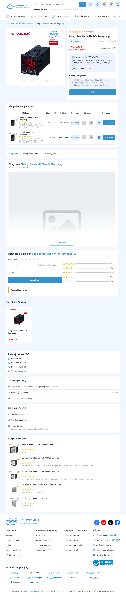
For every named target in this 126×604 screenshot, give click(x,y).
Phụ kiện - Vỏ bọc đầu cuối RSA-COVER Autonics (41, 485)
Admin (25, 167)
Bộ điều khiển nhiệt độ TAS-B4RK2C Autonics (40, 458)
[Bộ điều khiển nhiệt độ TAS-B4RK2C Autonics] (14, 462)
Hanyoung (75, 41)
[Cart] (111, 4)
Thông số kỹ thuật (31, 153)
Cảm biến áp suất (55, 9)
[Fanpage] (117, 522)
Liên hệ (92, 92)
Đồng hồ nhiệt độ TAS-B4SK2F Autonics (38, 444)
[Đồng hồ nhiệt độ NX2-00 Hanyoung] (13, 122)
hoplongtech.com (30, 591)
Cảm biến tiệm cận (68, 9)
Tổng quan (13, 153)
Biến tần (77, 9)
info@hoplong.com (18, 363)
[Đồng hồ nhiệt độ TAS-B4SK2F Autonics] (14, 449)
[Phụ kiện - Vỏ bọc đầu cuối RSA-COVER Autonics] (14, 489)
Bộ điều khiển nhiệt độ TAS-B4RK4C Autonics (40, 471)
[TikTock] (110, 522)
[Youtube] (103, 522)
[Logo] (18, 6)
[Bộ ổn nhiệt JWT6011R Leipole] (14, 503)
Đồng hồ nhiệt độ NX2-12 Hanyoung (29, 133)
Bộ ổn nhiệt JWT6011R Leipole (34, 498)
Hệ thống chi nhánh (18, 367)
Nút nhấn (84, 9)
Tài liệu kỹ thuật (50, 153)
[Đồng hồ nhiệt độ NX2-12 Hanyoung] (13, 137)
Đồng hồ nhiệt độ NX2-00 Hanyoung (28, 119)
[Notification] (104, 4)
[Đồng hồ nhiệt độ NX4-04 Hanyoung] (19, 318)
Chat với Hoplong (17, 359)
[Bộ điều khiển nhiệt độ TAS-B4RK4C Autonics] (14, 476)
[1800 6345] (90, 4)
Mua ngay (109, 123)
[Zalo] (97, 522)
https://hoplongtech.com (106, 550)
